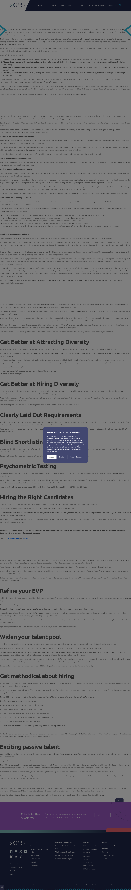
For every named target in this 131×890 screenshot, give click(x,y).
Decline (62, 457)
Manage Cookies (76, 457)
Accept (51, 457)
